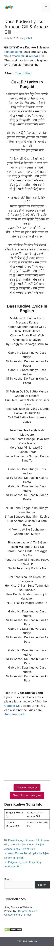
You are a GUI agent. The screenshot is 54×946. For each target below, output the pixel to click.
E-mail (27, 914)
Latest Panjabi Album (22, 844)
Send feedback (14, 714)
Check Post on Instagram (27, 795)
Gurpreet (23, 911)
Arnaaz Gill (36, 56)
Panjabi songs (16, 840)
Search (8, 879)
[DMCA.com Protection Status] (13, 930)
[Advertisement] (27, 748)
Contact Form (12, 914)
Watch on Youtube (27, 787)
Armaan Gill (17, 56)
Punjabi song (13, 51)
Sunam (32, 911)
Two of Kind (23, 73)
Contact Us (12, 705)
